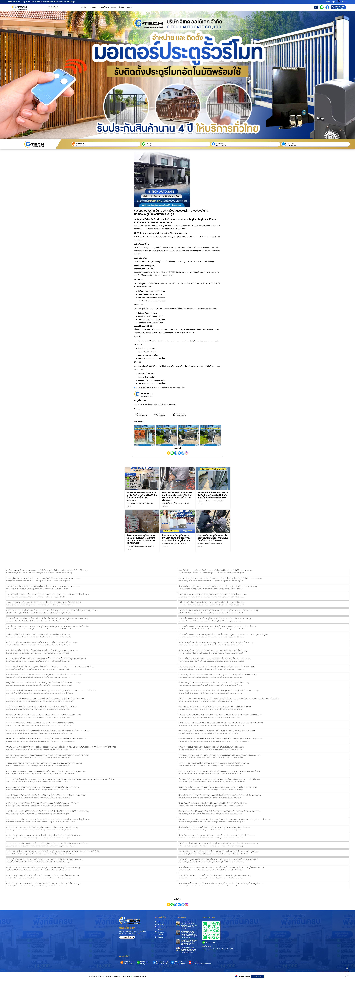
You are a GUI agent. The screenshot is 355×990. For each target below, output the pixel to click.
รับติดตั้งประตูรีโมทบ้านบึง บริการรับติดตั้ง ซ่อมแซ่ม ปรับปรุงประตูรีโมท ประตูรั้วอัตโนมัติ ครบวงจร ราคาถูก (44, 674)
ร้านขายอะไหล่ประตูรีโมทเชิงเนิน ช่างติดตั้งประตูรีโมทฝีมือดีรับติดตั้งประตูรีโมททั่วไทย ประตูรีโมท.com (213, 538)
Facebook (219, 143)
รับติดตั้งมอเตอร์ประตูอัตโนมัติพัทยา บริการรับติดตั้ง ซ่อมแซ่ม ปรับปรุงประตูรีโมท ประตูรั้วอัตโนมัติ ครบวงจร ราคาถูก (47, 811)
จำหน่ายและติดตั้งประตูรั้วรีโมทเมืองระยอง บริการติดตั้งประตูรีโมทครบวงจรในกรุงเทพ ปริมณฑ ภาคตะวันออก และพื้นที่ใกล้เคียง (51, 690)
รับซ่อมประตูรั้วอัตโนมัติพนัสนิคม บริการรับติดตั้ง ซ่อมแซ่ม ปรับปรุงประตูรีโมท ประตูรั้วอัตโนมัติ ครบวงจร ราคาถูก (219, 690)
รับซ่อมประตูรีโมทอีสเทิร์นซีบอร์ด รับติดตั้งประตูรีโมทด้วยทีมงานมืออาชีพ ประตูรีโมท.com (38, 634)
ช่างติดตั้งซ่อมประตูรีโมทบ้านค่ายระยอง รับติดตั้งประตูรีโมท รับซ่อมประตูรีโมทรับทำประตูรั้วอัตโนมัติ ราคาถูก (217, 730)
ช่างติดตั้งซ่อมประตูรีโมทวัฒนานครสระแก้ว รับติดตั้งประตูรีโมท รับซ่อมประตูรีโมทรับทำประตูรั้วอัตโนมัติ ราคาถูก (46, 658)
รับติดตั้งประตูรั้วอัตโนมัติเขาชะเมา (162, 388)
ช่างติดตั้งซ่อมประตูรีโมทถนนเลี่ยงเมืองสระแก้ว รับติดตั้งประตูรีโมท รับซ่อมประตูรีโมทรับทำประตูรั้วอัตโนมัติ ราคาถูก (220, 795)
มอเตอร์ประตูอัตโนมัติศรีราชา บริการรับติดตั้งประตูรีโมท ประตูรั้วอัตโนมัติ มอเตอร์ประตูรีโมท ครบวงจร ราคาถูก (218, 787)
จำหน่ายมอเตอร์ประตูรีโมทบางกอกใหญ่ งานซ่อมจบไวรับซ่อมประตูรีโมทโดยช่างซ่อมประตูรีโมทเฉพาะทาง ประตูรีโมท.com (221, 738)
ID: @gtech (161, 415)
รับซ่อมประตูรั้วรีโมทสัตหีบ (143, 388)
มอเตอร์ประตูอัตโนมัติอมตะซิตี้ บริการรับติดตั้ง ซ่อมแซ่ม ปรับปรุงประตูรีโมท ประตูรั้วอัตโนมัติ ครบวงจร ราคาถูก (218, 674)
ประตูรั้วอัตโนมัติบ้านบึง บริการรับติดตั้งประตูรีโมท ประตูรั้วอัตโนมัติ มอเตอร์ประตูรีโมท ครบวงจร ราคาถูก (43, 867)
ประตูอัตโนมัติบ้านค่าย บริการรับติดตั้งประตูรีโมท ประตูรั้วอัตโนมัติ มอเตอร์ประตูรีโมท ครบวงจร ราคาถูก (215, 875)
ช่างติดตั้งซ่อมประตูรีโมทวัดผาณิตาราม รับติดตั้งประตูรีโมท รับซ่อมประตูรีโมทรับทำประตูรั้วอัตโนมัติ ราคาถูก (44, 762)
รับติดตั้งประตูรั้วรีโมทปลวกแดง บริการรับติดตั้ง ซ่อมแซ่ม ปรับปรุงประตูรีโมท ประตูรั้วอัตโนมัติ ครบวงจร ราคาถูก (219, 610)
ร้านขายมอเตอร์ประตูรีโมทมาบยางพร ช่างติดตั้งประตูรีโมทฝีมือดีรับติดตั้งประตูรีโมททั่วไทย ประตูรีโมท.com (142, 496)
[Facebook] (175, 453)
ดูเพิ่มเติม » (130, 506)
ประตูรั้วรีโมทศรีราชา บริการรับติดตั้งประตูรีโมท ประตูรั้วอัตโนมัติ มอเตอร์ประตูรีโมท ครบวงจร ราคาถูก (215, 618)
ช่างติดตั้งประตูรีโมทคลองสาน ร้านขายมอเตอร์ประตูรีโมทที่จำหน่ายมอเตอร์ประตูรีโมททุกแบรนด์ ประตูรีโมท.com (45, 770)
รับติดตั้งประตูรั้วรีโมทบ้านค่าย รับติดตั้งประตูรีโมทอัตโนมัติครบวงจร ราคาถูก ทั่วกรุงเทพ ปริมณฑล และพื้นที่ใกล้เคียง (220, 770)
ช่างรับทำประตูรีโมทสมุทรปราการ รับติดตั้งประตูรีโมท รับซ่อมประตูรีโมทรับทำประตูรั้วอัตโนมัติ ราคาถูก (42, 875)
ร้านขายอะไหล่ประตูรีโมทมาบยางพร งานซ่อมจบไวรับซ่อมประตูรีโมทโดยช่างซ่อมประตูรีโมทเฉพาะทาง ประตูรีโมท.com (177, 496)
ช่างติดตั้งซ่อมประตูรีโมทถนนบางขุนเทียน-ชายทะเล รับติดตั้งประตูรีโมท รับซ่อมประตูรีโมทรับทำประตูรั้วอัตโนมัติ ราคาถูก (221, 867)
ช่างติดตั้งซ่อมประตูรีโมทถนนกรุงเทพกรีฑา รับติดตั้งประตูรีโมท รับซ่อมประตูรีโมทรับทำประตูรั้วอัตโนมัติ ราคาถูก (218, 586)
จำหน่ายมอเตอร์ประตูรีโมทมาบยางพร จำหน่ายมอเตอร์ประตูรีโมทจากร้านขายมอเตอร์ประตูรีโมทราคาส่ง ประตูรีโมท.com (141, 539)
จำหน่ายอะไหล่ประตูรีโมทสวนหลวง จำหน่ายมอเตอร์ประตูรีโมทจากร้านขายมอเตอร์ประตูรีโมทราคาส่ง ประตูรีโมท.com (189, 925)
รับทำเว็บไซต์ (143, 976)
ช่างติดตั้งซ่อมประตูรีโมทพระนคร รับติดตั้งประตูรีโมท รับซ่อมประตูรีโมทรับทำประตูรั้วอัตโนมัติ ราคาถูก (215, 706)
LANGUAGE (343, 1)
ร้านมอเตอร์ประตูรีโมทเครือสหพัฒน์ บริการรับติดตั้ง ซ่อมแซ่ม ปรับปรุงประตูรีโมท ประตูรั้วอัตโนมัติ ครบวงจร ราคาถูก (47, 618)
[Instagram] (186, 453)
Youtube (195, 962)
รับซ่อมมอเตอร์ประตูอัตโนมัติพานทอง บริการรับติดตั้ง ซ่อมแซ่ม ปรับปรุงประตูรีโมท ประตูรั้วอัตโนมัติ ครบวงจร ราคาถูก (221, 722)
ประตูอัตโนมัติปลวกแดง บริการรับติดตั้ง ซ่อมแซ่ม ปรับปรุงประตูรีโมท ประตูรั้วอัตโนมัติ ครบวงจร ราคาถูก (43, 682)
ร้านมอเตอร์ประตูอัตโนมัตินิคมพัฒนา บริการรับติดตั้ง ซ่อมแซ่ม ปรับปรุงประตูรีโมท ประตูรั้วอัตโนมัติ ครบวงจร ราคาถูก (220, 578)
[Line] (172, 453)
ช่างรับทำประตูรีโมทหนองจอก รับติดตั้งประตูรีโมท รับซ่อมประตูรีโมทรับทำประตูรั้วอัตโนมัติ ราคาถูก (214, 803)
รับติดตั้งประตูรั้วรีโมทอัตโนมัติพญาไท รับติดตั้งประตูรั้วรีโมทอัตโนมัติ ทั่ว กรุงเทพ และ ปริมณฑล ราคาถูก (43, 650)
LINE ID (149, 143)
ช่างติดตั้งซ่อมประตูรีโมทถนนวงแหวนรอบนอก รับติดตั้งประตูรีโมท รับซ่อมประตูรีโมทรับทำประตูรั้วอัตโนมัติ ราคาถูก (47, 570)
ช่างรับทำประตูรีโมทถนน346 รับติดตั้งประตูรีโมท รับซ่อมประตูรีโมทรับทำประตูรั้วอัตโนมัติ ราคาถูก (213, 650)
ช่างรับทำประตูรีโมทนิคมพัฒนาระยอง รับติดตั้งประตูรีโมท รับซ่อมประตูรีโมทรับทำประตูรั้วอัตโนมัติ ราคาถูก (216, 642)
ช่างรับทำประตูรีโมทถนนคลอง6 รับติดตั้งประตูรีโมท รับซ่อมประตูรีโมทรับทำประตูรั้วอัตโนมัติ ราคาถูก (214, 762)
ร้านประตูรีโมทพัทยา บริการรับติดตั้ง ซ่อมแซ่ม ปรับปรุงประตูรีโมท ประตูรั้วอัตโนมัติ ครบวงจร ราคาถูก (214, 658)
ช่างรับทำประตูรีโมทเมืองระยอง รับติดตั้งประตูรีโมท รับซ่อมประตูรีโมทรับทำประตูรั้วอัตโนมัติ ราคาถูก (189, 942)
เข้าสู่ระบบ (334, 2)
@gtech (148, 145)
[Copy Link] (168, 453)
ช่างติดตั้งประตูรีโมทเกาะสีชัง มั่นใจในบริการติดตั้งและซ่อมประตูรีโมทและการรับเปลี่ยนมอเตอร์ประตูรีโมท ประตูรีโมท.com (221, 883)
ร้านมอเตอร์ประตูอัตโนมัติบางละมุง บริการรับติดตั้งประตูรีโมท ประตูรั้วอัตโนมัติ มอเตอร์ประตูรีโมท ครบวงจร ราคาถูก (220, 811)
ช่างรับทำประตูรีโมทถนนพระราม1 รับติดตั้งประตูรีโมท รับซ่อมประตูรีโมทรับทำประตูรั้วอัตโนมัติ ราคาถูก (42, 827)
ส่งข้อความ (289, 143)
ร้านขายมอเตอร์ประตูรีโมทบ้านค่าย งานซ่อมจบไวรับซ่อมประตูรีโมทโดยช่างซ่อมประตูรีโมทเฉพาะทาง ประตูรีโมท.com (46, 738)
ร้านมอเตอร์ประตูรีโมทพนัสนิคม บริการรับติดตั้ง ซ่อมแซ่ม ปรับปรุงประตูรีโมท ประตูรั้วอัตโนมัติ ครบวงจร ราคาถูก (219, 859)
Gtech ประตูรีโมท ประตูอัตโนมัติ (201, 964)
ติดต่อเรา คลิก (339, 6)
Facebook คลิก (179, 414)
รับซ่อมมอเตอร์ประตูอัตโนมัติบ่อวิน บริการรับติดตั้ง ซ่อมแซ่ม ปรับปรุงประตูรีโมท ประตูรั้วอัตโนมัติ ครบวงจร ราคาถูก (220, 754)
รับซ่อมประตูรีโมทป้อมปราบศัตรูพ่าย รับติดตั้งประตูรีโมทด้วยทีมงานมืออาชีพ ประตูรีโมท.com (211, 602)
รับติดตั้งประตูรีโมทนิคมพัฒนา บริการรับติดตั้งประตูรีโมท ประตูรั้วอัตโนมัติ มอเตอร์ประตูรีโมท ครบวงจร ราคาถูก (218, 843)
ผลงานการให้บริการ (103, 7)
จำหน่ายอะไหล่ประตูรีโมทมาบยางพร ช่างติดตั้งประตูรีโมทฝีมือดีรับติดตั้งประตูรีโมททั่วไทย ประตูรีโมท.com (213, 495)
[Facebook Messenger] (179, 453)
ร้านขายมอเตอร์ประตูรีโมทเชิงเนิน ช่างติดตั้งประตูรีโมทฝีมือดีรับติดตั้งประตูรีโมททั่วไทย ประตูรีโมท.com (177, 538)
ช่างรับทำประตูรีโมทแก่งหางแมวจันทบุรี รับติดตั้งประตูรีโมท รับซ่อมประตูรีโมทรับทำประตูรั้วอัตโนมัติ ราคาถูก (44, 835)
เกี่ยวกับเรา (121, 7)
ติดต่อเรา (328, 2)
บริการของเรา (92, 7)
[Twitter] (183, 453)
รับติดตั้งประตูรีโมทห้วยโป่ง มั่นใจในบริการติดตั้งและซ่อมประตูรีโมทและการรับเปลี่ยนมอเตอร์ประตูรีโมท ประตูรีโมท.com (48, 730)
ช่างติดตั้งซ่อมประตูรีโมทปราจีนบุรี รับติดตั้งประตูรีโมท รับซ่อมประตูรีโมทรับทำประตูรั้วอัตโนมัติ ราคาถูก (42, 787)
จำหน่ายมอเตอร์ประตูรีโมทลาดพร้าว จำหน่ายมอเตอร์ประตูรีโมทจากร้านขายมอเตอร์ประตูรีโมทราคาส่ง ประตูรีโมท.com (47, 843)
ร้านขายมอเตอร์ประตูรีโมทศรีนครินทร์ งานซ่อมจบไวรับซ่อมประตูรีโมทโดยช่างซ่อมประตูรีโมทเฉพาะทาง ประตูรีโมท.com (48, 819)
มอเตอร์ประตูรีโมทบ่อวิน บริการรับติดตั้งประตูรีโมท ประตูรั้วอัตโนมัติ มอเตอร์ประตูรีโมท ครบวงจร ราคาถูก (43, 714)
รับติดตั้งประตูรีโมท (179, 388)
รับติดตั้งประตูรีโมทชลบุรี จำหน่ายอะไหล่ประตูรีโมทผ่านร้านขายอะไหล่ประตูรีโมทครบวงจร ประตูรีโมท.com (188, 950)
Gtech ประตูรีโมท (220, 145)
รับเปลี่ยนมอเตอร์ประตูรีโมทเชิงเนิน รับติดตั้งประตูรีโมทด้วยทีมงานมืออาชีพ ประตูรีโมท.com (211, 746)
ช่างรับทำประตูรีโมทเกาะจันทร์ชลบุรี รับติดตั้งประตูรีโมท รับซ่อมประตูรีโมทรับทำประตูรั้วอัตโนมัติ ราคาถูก (43, 883)
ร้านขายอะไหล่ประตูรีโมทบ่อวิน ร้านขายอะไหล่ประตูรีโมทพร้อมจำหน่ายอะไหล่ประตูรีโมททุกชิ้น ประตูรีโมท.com (217, 666)
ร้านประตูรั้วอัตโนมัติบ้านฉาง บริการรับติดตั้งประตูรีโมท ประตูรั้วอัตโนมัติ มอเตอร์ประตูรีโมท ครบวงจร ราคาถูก (45, 859)
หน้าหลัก (83, 7)
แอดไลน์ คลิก (160, 414)
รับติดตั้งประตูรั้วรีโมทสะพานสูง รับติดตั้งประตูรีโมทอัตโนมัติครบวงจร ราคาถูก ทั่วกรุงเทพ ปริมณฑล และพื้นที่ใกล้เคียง (220, 714)
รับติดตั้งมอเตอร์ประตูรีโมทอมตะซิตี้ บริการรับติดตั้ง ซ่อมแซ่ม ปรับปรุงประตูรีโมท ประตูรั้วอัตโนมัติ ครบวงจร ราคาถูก (47, 754)
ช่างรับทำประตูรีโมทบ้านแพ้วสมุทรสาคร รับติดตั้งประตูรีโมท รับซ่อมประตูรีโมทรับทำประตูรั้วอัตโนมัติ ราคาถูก (217, 835)
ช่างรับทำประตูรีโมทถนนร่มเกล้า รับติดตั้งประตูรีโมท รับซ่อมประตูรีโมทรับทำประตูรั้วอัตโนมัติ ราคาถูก (214, 682)
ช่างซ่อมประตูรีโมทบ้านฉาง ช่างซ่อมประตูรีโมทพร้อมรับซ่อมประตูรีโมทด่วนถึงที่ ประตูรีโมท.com (40, 722)
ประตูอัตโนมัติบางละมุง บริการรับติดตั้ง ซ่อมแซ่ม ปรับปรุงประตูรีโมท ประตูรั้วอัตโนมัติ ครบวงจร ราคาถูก (215, 570)
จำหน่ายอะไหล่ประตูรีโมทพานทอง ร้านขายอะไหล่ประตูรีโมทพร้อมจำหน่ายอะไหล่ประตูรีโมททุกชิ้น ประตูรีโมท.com (45, 698)
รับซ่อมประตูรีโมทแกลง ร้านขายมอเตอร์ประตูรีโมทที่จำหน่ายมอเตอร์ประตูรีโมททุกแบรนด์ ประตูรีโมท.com (43, 602)
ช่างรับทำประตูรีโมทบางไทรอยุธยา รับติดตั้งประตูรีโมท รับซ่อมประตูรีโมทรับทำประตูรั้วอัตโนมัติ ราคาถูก (42, 706)
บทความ (129, 7)
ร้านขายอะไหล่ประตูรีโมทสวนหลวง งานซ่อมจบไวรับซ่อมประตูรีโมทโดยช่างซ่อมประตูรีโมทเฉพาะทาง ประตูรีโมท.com (219, 851)
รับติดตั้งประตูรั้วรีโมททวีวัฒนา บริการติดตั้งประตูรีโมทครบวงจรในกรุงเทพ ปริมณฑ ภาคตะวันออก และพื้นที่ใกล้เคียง (47, 626)
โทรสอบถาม (80, 143)
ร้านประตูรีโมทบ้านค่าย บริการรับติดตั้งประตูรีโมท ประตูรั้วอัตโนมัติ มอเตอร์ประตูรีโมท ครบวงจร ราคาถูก (43, 578)
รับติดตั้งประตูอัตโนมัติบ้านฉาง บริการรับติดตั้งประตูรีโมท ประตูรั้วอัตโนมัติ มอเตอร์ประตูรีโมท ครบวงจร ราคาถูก (46, 795)
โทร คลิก (140, 414)
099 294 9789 (339, 8)
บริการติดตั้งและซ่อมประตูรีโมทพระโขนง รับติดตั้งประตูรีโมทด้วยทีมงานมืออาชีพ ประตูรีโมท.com (213, 594)
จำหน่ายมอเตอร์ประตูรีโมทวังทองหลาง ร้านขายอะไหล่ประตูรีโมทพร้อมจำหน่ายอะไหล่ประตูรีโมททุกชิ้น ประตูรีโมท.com (220, 779)
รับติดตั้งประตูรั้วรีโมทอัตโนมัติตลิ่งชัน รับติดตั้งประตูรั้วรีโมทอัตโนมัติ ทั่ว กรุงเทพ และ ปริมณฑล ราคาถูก (43, 586)
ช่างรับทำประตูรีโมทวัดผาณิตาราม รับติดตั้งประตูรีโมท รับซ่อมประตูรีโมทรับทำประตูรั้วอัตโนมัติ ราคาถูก (42, 803)
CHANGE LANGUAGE (244, 976)
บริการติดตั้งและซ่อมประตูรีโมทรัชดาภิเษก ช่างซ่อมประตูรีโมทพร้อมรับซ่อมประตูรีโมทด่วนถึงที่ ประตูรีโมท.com (218, 626)
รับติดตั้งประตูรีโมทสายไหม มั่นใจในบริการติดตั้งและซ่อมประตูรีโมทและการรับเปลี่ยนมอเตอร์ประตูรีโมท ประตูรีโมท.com (48, 594)
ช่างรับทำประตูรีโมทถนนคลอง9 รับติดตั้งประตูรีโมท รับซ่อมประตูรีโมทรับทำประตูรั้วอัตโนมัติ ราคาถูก (41, 642)
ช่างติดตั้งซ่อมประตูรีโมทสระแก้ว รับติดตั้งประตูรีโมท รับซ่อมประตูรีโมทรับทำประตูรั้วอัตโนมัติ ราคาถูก (214, 827)
